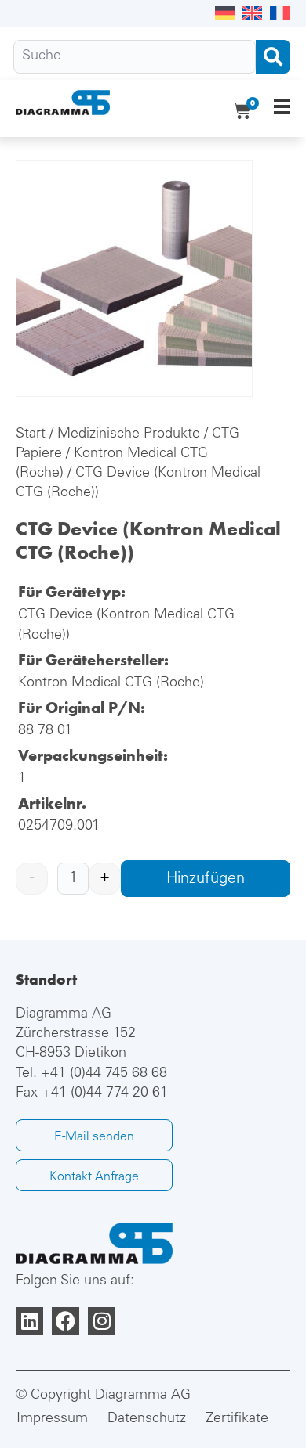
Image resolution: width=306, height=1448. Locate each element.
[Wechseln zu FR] (280, 13)
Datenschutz (146, 1419)
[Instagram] (101, 1321)
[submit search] (273, 57)
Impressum (52, 1419)
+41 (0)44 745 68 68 (104, 1074)
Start (31, 434)
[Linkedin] (29, 1321)
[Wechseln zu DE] (225, 13)
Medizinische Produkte (128, 434)
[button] (281, 106)
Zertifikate (237, 1419)
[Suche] (134, 57)
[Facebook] (65, 1321)
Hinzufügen (205, 880)
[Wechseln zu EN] (252, 13)
